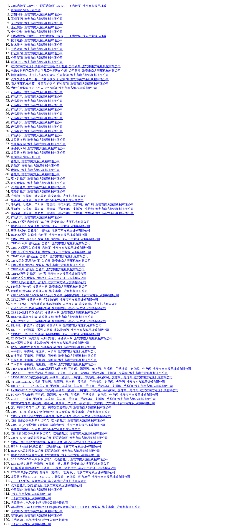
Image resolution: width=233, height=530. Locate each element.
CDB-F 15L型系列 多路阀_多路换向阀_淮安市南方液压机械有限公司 (55, 334)
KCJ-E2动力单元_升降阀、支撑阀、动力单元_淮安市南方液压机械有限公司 (60, 463)
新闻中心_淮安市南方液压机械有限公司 (37, 62)
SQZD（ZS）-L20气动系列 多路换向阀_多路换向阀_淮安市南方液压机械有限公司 (64, 304)
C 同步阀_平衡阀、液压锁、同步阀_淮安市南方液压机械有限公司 (54, 360)
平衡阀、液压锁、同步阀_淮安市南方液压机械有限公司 (47, 200)
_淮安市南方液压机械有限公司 (31, 494)
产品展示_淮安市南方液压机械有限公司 (37, 92)
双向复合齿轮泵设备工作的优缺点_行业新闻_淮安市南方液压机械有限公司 (60, 79)
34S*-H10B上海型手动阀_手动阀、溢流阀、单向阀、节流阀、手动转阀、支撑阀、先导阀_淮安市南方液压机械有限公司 (89, 373)
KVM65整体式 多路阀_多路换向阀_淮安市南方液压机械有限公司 (53, 347)
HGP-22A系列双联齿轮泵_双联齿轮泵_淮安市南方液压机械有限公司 (55, 450)
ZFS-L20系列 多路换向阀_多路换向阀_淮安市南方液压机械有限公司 (55, 312)
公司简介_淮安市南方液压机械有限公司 (37, 489)
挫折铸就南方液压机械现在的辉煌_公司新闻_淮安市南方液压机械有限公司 (60, 75)
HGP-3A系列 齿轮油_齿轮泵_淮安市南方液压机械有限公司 (49, 234)
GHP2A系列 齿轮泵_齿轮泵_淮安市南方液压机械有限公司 (48, 278)
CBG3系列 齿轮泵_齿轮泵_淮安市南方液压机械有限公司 (48, 269)
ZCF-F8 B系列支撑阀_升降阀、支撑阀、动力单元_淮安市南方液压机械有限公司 (63, 472)
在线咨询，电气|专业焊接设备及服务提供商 (39, 520)
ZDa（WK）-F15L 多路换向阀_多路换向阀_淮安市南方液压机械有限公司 (58, 321)
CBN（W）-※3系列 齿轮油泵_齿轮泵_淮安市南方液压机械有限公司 (55, 239)
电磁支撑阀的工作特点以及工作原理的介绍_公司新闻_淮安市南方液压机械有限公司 (66, 70)
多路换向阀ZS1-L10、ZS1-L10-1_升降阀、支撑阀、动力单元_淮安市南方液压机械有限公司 (70, 476)
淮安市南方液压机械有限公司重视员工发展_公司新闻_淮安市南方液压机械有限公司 (66, 66)
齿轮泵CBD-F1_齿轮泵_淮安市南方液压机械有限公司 (46, 429)
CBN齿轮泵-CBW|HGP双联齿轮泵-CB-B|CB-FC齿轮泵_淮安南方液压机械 (58, 6)
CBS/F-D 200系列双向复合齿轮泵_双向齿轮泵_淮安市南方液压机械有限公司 (61, 412)
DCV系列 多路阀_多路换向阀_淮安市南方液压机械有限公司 (50, 342)
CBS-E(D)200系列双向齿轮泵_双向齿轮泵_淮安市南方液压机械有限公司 (58, 425)
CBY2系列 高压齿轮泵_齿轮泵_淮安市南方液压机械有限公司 (51, 260)
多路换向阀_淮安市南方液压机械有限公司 (38, 139)
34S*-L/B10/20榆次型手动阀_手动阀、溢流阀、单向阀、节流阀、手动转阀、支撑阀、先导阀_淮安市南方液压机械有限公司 (91, 377)
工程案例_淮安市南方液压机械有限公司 (37, 18)
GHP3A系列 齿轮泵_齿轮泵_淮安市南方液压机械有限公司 (48, 282)
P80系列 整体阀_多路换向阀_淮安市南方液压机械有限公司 (49, 291)
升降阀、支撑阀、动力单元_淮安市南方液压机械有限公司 (48, 196)
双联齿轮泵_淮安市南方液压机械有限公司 (38, 183)
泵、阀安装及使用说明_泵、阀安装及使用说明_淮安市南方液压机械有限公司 (61, 407)
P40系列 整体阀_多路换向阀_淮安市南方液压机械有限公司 (49, 286)
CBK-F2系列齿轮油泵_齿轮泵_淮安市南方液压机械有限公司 (50, 222)
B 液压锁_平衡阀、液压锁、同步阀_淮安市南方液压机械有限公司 (54, 355)
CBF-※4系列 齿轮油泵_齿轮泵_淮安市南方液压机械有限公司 (51, 243)
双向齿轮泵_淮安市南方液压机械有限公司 (38, 178)
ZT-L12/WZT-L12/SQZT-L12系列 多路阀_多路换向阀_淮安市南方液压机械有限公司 (65, 295)
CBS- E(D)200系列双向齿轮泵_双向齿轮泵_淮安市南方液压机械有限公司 (58, 420)
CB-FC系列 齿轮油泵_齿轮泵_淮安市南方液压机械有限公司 (50, 256)
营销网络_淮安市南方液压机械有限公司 (37, 14)
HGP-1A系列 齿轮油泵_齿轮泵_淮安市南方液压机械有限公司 (50, 226)
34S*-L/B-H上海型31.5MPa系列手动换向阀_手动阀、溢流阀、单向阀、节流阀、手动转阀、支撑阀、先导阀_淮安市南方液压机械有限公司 (101, 368)
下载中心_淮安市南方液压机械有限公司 (37, 511)
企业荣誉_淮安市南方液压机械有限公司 (37, 23)
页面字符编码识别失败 (26, 10)
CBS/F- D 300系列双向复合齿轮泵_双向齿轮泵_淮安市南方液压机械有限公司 (61, 416)
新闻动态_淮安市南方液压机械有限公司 (37, 515)
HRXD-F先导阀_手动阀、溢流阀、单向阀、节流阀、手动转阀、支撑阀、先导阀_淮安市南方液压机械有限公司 (83, 403)
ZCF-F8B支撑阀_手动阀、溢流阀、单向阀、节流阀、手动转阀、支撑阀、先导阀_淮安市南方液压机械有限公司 (83, 399)
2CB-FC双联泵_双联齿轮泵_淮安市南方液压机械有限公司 (48, 481)
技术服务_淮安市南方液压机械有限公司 (37, 40)
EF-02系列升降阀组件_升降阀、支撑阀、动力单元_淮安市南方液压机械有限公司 (63, 468)
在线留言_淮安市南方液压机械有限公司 (37, 49)
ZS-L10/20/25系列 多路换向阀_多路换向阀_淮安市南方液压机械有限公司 (58, 308)
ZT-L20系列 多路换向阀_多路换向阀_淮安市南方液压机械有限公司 (54, 299)
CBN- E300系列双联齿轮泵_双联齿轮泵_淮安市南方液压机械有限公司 (56, 442)
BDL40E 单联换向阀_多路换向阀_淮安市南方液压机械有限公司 (52, 317)
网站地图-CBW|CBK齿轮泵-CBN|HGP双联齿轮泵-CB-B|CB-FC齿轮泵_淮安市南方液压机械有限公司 (76, 507)
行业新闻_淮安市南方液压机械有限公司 (37, 53)
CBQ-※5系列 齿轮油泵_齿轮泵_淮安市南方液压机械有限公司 (51, 252)
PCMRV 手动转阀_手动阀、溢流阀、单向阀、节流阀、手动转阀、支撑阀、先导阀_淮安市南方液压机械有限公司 (84, 394)
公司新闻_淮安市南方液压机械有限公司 (37, 57)
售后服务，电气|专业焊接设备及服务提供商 (39, 502)
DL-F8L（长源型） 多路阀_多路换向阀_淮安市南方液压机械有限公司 (56, 325)
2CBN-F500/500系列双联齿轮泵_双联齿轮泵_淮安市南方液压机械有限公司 (60, 459)
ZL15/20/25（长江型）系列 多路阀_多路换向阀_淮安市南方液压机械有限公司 (62, 338)
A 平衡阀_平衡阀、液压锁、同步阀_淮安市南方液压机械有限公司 (53, 351)
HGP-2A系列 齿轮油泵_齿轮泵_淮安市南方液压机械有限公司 (50, 230)
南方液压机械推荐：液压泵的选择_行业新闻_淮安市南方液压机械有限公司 (60, 83)
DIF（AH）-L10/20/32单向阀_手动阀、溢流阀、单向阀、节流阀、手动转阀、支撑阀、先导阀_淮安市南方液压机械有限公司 (92, 386)
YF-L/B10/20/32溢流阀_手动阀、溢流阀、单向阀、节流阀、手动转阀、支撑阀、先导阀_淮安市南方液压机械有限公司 (88, 381)
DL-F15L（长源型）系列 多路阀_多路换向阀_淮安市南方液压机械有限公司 (60, 330)
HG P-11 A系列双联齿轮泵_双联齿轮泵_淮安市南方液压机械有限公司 (56, 446)
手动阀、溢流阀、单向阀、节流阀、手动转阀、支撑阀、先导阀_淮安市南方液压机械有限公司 (72, 204)
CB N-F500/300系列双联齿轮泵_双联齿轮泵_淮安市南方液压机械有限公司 (59, 438)
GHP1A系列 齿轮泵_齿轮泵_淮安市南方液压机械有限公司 (48, 273)
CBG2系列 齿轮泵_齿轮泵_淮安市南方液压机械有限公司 (48, 265)
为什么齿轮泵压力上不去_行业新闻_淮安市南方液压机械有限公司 (54, 88)
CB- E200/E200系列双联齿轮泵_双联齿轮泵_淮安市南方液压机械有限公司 (59, 433)
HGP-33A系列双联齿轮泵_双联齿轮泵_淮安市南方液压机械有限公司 (55, 455)
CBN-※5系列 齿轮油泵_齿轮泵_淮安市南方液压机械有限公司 (51, 247)
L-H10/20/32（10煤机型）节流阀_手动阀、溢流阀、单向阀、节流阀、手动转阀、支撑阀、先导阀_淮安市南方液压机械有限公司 (94, 390)
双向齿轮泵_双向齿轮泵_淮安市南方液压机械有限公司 (46, 485)
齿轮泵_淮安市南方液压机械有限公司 (35, 161)
